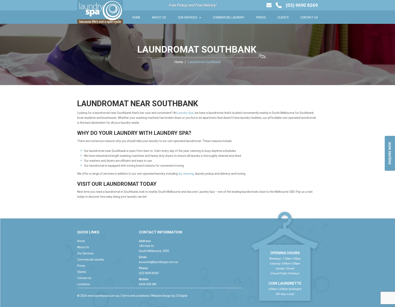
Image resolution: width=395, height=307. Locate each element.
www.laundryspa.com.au (103, 295)
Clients (283, 17)
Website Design (161, 295)
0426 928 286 (148, 284)
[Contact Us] (269, 5)
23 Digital (181, 295)
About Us (159, 17)
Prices (261, 17)
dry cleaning (186, 173)
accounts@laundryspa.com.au (158, 262)
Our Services (187, 17)
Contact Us (309, 17)
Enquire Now (390, 153)
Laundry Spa (185, 112)
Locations (83, 284)
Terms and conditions (135, 295)
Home (136, 17)
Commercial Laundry (228, 17)
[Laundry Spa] (100, 11)
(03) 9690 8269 (149, 273)
